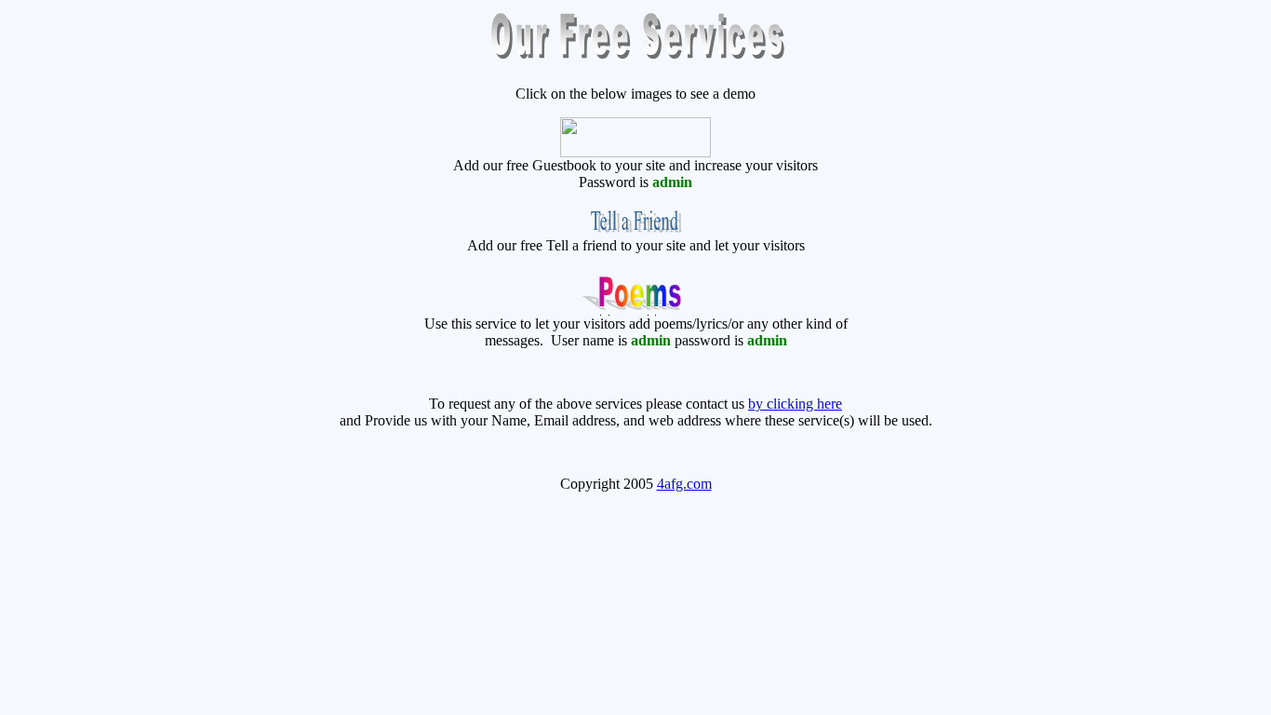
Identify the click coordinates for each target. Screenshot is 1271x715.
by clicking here (795, 403)
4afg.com (684, 484)
